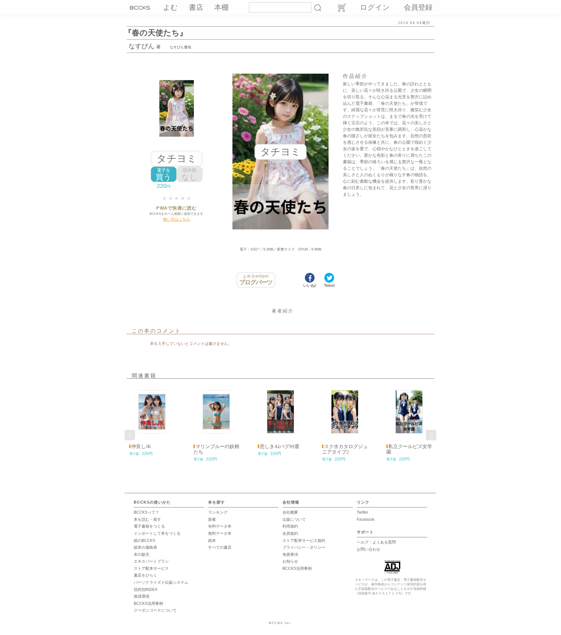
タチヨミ (176, 158)
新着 (212, 519)
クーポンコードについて (155, 610)
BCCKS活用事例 (148, 603)
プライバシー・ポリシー (303, 547)
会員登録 (418, 7)
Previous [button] (130, 435)
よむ (170, 7)
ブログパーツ (256, 280)
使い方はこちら (176, 219)
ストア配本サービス (151, 568)
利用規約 (290, 526)
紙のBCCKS (144, 540)
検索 (317, 7)
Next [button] (431, 435)
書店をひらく (145, 575)
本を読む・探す (147, 519)
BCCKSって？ (146, 512)
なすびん (142, 46)
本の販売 (141, 554)
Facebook (365, 519)
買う (163, 174)
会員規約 (290, 533)
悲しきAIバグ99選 (279, 446)
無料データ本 (219, 533)
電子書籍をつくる (149, 526)
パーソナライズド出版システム (161, 582)
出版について (294, 519)
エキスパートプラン (151, 561)
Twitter (362, 512)
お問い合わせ (368, 549)
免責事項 (290, 554)
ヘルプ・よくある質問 (376, 542)
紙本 (212, 540)
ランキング (218, 512)
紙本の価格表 (145, 547)
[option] (152, 420)
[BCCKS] (141, 7)
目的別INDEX (145, 589)
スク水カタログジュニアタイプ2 (345, 449)
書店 (196, 7)
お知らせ (290, 561)
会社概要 (290, 512)
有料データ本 (219, 526)
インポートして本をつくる (157, 533)
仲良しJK (141, 446)
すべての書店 (219, 547)
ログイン (375, 7)
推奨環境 (141, 596)
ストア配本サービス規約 (303, 540)
